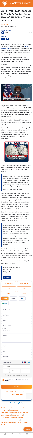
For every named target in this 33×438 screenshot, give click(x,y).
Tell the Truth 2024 (23, 412)
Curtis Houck (5, 24)
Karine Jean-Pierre (21, 407)
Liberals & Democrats (7, 420)
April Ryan (4, 407)
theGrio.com (17, 422)
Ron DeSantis (14, 410)
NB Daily (17, 420)
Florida (25, 422)
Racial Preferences (17, 415)
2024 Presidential (6, 415)
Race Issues (4, 425)
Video (22, 420)
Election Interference (7, 422)
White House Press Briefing (9, 412)
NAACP (3, 410)
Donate (28, 429)
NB (8, 410)
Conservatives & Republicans (9, 417)
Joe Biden (11, 407)
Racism (21, 417)
